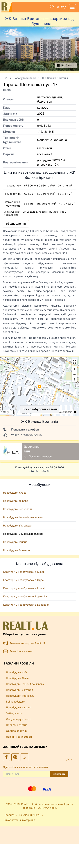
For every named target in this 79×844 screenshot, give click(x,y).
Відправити (59, 774)
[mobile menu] (72, 7)
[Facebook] (6, 757)
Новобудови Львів (24, 78)
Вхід (63, 7)
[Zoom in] (74, 369)
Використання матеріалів (19, 820)
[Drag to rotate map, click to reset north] (74, 379)
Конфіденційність (29, 814)
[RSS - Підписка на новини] (24, 757)
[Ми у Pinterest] (15, 757)
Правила (9, 814)
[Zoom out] (74, 374)
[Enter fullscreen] (74, 362)
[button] (39, 386)
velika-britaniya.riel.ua (26, 435)
